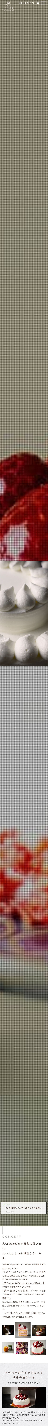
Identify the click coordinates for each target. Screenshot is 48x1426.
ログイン (31, 3)
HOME (22, 3)
